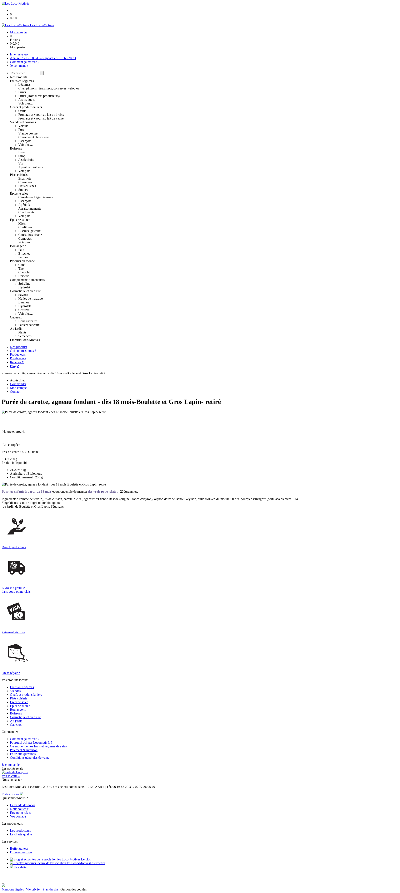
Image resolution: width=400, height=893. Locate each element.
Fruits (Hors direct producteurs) (39, 96)
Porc (21, 129)
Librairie (15, 340)
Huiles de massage (30, 298)
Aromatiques (26, 99)
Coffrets (23, 310)
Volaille (23, 126)
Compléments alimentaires (27, 280)
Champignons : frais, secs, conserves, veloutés (48, 88)
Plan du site (51, 889)
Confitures (25, 227)
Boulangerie (18, 246)
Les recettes (97, 863)
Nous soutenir (19, 809)
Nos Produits (18, 77)
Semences (24, 336)
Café (21, 265)
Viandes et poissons (23, 122)
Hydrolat (24, 287)
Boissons (16, 148)
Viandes (15, 691)
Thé (21, 268)
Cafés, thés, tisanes (30, 234)
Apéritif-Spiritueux (30, 167)
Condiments (26, 212)
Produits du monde (22, 261)
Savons (23, 295)
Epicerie (23, 276)
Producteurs (18, 354)
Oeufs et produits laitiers (26, 107)
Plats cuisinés (19, 174)
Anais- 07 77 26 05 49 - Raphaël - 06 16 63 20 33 (43, 58)
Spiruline (24, 283)
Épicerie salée (19, 193)
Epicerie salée (19, 702)
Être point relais (20, 812)
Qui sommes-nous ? (23, 350)
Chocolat (24, 272)
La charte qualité (21, 834)
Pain (21, 250)
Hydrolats (24, 306)
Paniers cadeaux (29, 325)
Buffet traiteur (19, 848)
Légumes (24, 84)
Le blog (85, 859)
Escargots (24, 141)
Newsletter (20, 867)
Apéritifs (24, 204)
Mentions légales (13, 889)
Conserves (25, 182)
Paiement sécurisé (13, 632)
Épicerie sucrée (20, 219)
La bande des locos (22, 805)
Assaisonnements (29, 208)
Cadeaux (16, 317)
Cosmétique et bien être (25, 291)
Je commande (19, 65)
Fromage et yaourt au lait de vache (41, 118)
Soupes (23, 189)
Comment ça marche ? (24, 62)
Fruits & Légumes (22, 81)
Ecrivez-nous (10, 794)
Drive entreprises (21, 852)
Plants (22, 332)
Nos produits (18, 347)
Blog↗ (14, 366)
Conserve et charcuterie (33, 137)
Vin (20, 163)
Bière (21, 152)
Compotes (25, 238)
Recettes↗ (17, 362)
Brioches (24, 253)
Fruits (22, 92)
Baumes (23, 302)
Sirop (21, 156)
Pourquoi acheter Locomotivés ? (31, 742)
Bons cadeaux (27, 321)
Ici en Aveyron (19, 54)
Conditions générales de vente (29, 757)
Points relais (18, 358)
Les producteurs (20, 830)
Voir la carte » (11, 776)
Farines (23, 257)
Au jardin (16, 328)
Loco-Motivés (30, 340)
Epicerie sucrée (20, 706)
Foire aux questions (23, 754)
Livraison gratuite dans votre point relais (16, 589)
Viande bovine (28, 133)
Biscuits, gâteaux (29, 231)
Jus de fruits (26, 159)
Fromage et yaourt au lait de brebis (41, 114)
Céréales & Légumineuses (35, 197)
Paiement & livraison (24, 750)
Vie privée (33, 889)
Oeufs (22, 111)
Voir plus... (25, 103)
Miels (22, 223)
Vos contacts (18, 816)
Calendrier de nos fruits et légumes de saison (39, 746)
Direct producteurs (14, 547)
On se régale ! (11, 673)
